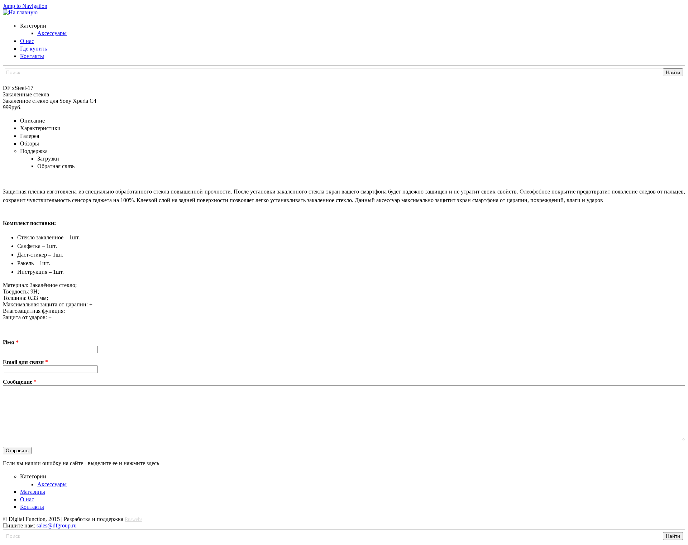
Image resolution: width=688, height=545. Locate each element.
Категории (33, 476)
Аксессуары (52, 484)
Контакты (32, 507)
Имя (11, 342)
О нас (27, 499)
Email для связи (25, 362)
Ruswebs (133, 519)
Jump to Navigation (25, 6)
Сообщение (20, 382)
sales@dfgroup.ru (57, 525)
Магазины (32, 492)
